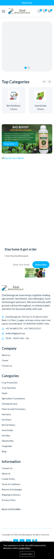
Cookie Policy (24, 548)
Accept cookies (27, 554)
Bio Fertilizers (13, 105)
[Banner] (27, 152)
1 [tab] (25, 68)
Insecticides (41, 105)
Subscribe (41, 264)
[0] (39, 11)
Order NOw (9, 144)
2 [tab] (29, 68)
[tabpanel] (27, 46)
